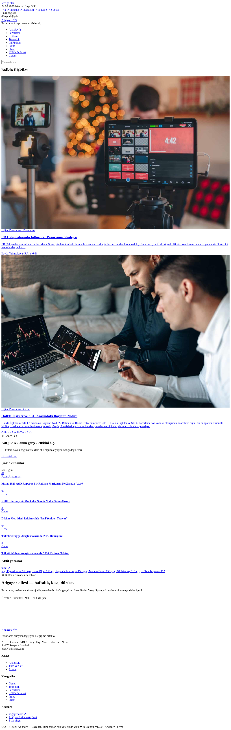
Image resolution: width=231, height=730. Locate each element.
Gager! (13, 55)
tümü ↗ (5, 568)
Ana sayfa (14, 662)
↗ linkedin (13, 9)
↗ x (3, 9)
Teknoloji (14, 39)
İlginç (12, 45)
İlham (12, 49)
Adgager (9, 20)
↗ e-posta (53, 9)
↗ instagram (27, 9)
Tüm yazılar (15, 665)
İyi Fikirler (15, 42)
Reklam (13, 36)
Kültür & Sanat (17, 52)
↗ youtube (40, 9)
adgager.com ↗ (17, 714)
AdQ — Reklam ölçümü (23, 717)
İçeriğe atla (7, 3)
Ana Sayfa (15, 29)
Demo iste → (9, 456)
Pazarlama (14, 32)
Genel (12, 683)
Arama (12, 669)
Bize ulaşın (15, 720)
